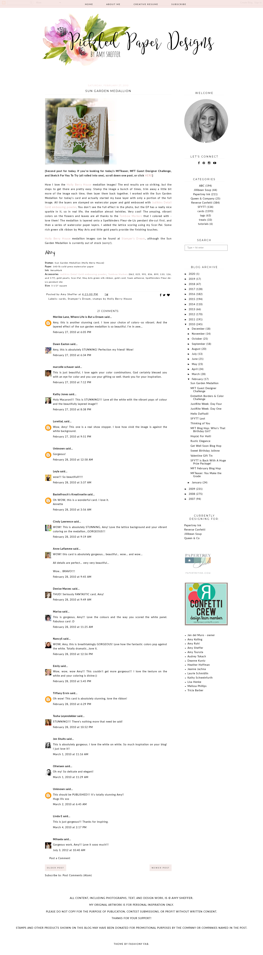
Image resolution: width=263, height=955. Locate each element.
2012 (192, 314)
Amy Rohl (193, 643)
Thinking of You (200, 423)
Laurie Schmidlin (197, 673)
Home (89, 4)
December (199, 329)
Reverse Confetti (201, 203)
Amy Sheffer (195, 648)
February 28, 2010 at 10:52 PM (73, 727)
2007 (192, 499)
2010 (192, 324)
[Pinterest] (204, 163)
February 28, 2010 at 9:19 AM (72, 537)
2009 (192, 489)
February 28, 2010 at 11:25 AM (73, 627)
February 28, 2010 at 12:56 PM (73, 654)
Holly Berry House (79, 185)
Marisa (57, 612)
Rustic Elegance (200, 441)
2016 (192, 294)
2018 (192, 284)
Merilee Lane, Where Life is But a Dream (78, 317)
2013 (192, 309)
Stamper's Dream (133, 239)
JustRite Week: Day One (206, 409)
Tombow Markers (131, 216)
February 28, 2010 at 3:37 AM (72, 482)
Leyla (56, 471)
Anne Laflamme (62, 549)
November (199, 334)
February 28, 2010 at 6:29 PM (72, 704)
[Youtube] (214, 163)
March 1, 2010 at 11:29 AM (70, 777)
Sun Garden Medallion (205, 383)
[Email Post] (106, 294)
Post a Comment (59, 858)
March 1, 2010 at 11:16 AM (70, 754)
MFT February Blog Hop (206, 468)
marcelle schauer (63, 367)
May (195, 364)
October (197, 339)
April (195, 369)
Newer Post (160, 868)
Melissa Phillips (197, 686)
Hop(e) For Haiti (201, 436)
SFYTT (202, 207)
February (198, 379)
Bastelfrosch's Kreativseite (70, 494)
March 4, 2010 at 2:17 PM (70, 827)
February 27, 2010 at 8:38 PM (72, 409)
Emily (56, 666)
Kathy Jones (60, 394)
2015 (192, 299)
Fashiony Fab (138, 944)
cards (62, 299)
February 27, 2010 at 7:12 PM (72, 382)
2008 (192, 494)
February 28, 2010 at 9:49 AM (72, 600)
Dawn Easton (61, 344)
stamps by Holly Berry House (112, 299)
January (197, 482)
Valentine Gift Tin (202, 456)
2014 (192, 304)
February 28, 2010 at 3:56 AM (72, 510)
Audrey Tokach (196, 656)
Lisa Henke (194, 682)
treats (202, 220)
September (199, 344)
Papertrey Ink (201, 194)
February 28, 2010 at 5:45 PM (72, 681)
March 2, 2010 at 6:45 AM (70, 804)
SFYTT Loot (198, 419)
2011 (192, 319)
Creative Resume (146, 4)
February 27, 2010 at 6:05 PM (72, 332)
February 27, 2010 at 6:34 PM (72, 355)
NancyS (58, 639)
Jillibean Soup (202, 190)
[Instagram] (209, 163)
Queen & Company (203, 199)
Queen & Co (192, 538)
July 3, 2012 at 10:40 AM (69, 850)
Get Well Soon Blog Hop (206, 446)
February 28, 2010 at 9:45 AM (72, 577)
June (195, 359)
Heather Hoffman (198, 665)
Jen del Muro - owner (201, 635)
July (195, 354)
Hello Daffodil (199, 414)
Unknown (59, 449)
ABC (201, 186)
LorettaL (58, 421)
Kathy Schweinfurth (200, 678)
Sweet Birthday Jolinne (205, 451)
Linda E (57, 816)
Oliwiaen (58, 766)
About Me (113, 4)
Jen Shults (59, 739)
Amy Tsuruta (195, 652)
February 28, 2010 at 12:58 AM (73, 460)
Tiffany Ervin (61, 693)
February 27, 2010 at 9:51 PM (72, 437)
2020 (192, 274)
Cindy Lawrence (63, 522)
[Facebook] (199, 163)
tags (202, 215)
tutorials (203, 224)
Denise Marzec (62, 589)
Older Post (55, 868)
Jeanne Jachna (196, 669)
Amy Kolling (194, 639)
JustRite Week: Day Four (206, 404)
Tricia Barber (195, 690)
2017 (192, 289)
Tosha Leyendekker (65, 716)
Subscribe (178, 4)
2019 (192, 279)
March (196, 374)
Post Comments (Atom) (77, 875)
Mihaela (58, 839)
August (196, 349)
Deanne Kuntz (196, 661)
